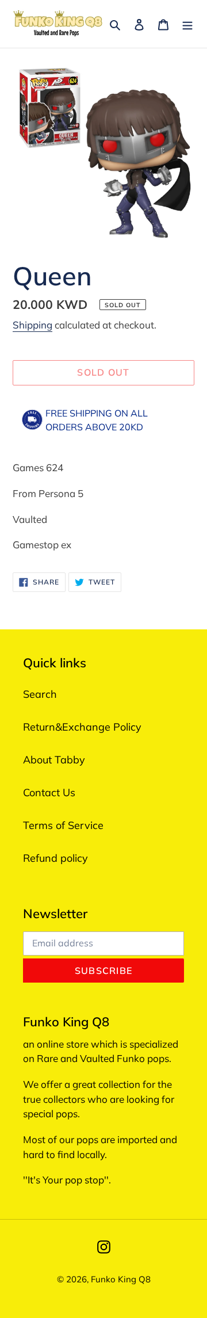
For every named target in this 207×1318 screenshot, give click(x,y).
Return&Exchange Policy (82, 727)
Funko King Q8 (121, 1279)
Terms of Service (63, 825)
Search (40, 694)
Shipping (32, 325)
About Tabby (54, 759)
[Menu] (187, 23)
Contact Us (49, 792)
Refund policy (55, 858)
